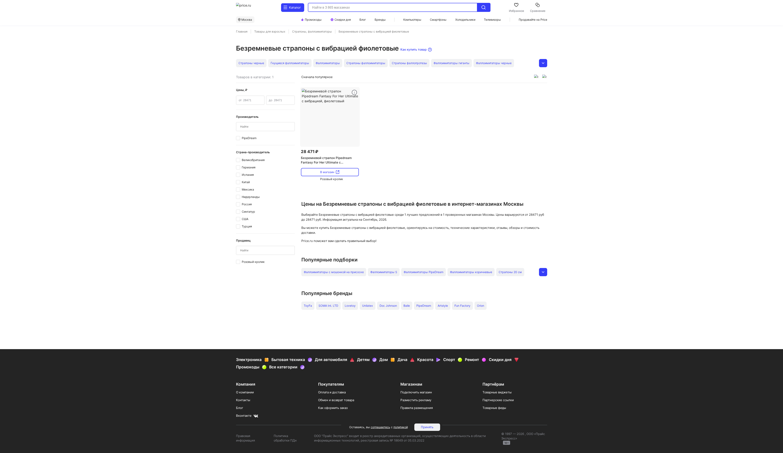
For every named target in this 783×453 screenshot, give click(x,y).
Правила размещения (416, 408)
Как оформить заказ (333, 408)
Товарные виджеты (497, 392)
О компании (245, 392)
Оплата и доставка (332, 392)
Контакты (243, 400)
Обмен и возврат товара (336, 400)
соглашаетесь (380, 427)
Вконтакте (244, 416)
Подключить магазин (416, 392)
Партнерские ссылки (498, 400)
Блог (239, 408)
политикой (400, 427)
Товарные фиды (494, 408)
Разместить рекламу (415, 400)
